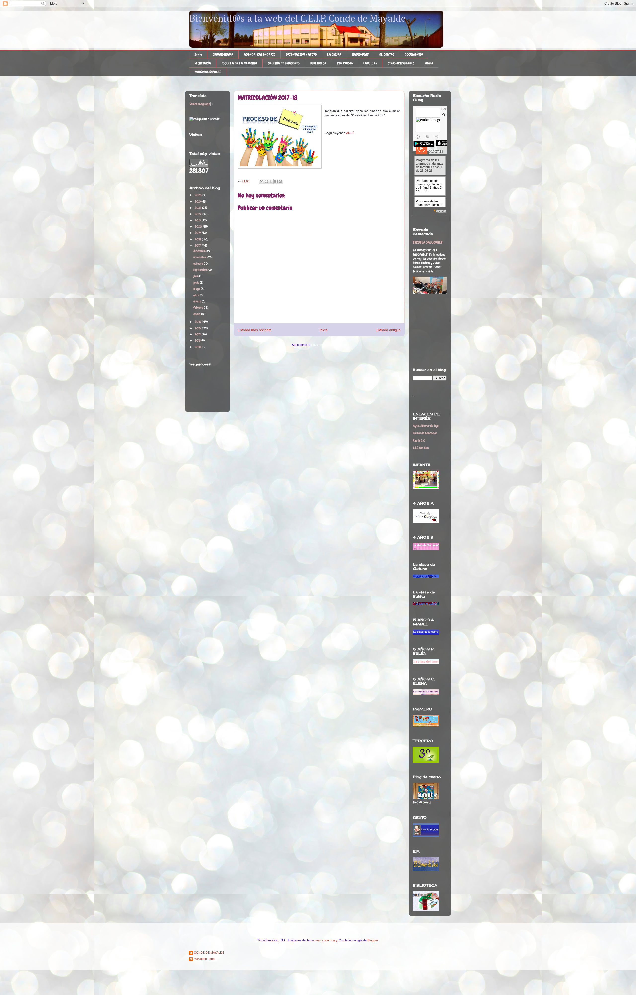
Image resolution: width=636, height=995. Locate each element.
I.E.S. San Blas (421, 448)
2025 (198, 195)
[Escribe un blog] (266, 181)
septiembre (200, 270)
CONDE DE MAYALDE (209, 952)
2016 (198, 322)
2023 (198, 208)
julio (196, 276)
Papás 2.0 (419, 440)
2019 (198, 233)
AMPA (429, 63)
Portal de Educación (425, 433)
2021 (198, 220)
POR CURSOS (345, 63)
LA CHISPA (334, 54)
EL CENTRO (386, 54)
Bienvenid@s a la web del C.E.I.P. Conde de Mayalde (297, 19)
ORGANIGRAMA (223, 54)
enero (197, 314)
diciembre (199, 251)
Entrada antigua (388, 330)
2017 (198, 245)
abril (196, 295)
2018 (198, 239)
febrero (198, 307)
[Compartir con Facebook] (275, 181)
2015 (198, 328)
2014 (198, 334)
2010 (198, 347)
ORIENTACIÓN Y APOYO (301, 54)
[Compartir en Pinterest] (280, 181)
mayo (197, 289)
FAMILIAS (370, 63)
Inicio (198, 54)
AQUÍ (349, 133)
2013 (198, 340)
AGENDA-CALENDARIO (259, 54)
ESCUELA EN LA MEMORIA (239, 63)
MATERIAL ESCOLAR (208, 72)
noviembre (200, 257)
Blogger (372, 940)
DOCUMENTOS (414, 54)
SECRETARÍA (203, 63)
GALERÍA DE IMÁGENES (284, 63)
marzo (197, 301)
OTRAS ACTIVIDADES (401, 63)
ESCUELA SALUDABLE (428, 242)
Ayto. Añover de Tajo (426, 426)
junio (196, 282)
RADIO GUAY (360, 54)
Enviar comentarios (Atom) (329, 345)
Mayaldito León (204, 959)
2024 (198, 201)
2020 (199, 226)
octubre (198, 263)
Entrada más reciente (255, 330)
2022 (198, 214)
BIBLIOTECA (318, 63)
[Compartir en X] (271, 181)
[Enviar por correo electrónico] (261, 181)
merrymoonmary (326, 940)
